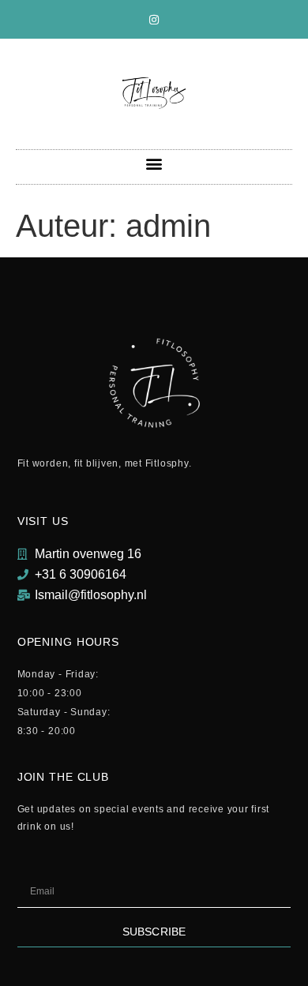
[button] (154, 163)
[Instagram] (154, 20)
